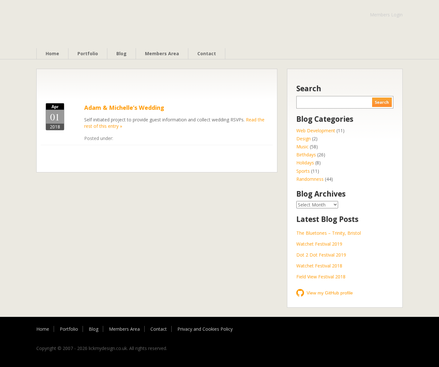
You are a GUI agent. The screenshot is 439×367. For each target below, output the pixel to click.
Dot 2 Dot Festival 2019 (321, 255)
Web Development (315, 130)
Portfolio (87, 53)
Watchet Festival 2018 (319, 266)
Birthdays (306, 155)
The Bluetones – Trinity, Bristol (328, 233)
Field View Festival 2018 (320, 277)
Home (52, 53)
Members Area (162, 53)
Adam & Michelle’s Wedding (124, 107)
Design (303, 138)
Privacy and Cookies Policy (205, 329)
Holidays (305, 163)
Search (382, 102)
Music (302, 147)
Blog (121, 53)
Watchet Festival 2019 (319, 244)
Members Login (386, 15)
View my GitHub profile (330, 292)
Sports (303, 171)
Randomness (310, 179)
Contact (206, 53)
